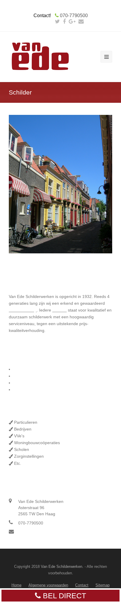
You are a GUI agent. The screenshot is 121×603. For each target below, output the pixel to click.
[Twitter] (57, 21)
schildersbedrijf (23, 310)
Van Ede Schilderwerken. (61, 566)
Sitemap (102, 585)
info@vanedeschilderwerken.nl (46, 532)
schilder (59, 310)
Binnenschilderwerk (31, 369)
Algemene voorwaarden (48, 585)
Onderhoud (23, 382)
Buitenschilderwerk (30, 376)
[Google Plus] (72, 21)
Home (16, 585)
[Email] (81, 21)
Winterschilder (26, 389)
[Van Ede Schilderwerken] (41, 56)
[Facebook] (64, 21)
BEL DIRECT (63, 595)
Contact (81, 585)
